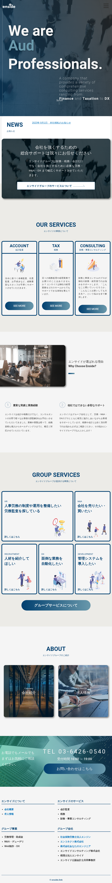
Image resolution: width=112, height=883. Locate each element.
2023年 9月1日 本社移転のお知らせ (51, 122)
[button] (106, 5)
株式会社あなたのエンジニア (75, 846)
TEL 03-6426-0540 (74, 751)
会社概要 (9, 809)
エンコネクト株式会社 (72, 841)
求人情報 (9, 814)
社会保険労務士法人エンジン (75, 837)
